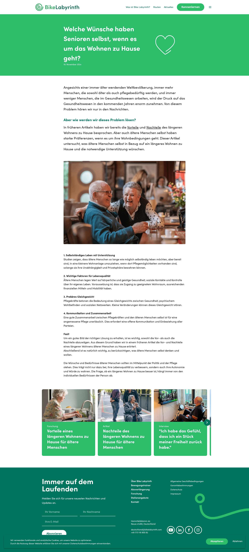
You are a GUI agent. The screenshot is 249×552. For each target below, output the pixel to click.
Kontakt (135, 501)
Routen (157, 7)
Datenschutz (176, 489)
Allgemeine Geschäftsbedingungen (187, 481)
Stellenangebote (139, 497)
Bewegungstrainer (141, 485)
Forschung (136, 493)
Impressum (175, 493)
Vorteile (133, 127)
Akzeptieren (216, 541)
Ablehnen (237, 541)
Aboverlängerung (140, 489)
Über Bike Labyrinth (141, 481)
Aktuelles (168, 7)
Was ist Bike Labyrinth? (138, 7)
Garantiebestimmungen (181, 485)
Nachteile (153, 127)
